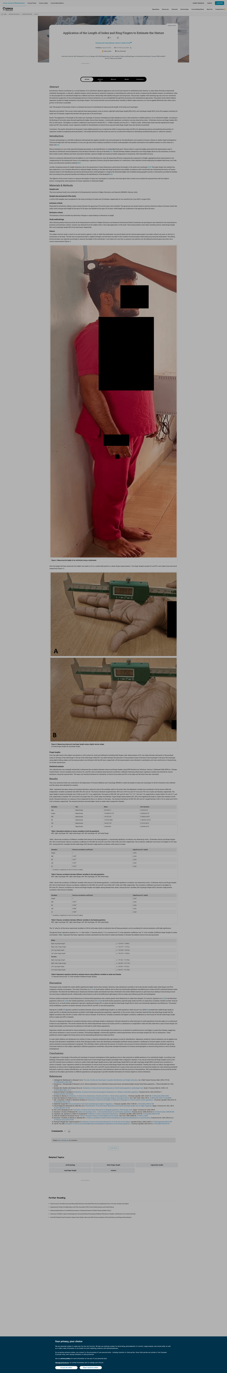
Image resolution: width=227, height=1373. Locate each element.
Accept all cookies (66, 1367)
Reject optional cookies (90, 1367)
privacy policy (65, 1358)
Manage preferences (62, 1362)
